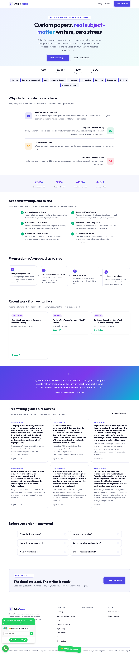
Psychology (73, 80)
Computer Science (57, 80)
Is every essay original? (82, 534)
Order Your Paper (57, 58)
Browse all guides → (120, 413)
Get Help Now (122, 4)
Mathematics (86, 80)
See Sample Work (81, 58)
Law (45, 80)
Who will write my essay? (30, 534)
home (107, 4)
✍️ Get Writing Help (69, 649)
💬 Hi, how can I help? (18, 640)
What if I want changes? (30, 552)
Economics (99, 80)
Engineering (111, 80)
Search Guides (113, 616)
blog (100, 4)
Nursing (15, 80)
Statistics (123, 80)
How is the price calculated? (32, 543)
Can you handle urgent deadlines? (87, 543)
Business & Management (31, 80)
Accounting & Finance (69, 85)
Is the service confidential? (84, 552)
